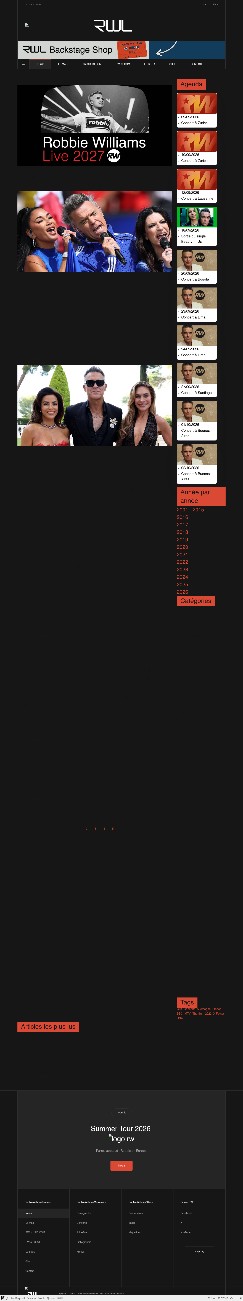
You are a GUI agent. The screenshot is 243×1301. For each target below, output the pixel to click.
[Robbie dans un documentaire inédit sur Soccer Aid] (93, 484)
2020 (182, 547)
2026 (182, 592)
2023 (182, 569)
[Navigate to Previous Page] (69, 829)
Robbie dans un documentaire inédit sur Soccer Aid (94, 490)
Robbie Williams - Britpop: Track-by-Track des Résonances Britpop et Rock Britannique (86, 626)
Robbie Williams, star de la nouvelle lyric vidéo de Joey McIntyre (91, 786)
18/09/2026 (190, 230)
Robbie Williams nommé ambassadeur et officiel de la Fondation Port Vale (94, 328)
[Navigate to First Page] (60, 829)
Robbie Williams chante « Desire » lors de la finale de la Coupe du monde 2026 (92, 280)
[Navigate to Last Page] (130, 829)
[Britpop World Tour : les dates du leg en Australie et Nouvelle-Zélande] (95, 720)
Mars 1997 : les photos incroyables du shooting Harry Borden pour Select (88, 598)
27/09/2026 (190, 387)
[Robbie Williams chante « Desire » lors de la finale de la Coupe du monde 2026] (95, 232)
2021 (182, 554)
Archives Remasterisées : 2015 (65, 305)
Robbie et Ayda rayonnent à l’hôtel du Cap (81, 450)
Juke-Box (82, 1232)
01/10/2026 (190, 425)
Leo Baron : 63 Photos (46, 1072)
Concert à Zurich (194, 123)
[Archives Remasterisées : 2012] (65, 644)
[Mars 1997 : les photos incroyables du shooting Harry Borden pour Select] (95, 588)
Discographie (84, 1213)
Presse (80, 1252)
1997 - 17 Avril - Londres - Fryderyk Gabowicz (72, 1041)
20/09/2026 (190, 274)
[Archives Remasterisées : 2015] (65, 299)
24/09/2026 (190, 349)
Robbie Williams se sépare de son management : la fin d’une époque (94, 758)
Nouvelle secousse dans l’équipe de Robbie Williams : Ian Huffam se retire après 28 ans (83, 542)
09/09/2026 (190, 117)
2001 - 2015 (190, 509)
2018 (182, 532)
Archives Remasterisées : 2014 (65, 352)
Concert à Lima (193, 317)
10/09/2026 (190, 155)
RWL (113, 25)
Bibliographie (84, 1242)
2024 (182, 577)
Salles (132, 1223)
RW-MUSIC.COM (91, 64)
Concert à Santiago (196, 393)
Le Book (149, 64)
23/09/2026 (190, 311)
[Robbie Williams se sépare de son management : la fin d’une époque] (95, 748)
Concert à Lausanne (197, 199)
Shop (172, 64)
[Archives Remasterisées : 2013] (65, 464)
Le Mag (63, 64)
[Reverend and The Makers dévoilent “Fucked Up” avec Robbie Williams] (95, 503)
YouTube (186, 1232)
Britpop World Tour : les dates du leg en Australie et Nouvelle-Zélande (93, 730)
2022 (182, 562)
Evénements (136, 1213)
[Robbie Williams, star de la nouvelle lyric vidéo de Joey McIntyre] (95, 777)
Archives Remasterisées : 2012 (65, 650)
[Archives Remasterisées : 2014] (65, 346)
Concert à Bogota (195, 279)
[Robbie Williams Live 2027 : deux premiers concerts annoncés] (95, 125)
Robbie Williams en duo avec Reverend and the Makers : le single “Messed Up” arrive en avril (88, 674)
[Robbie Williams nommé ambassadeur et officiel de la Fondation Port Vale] (95, 318)
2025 (182, 584)
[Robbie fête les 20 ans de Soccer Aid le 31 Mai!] (88, 805)
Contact (196, 64)
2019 (182, 539)
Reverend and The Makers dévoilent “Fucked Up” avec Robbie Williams (91, 513)
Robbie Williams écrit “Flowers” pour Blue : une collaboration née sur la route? (87, 570)
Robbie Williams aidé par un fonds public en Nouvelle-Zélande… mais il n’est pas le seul (83, 702)
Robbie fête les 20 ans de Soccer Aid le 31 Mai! (88, 811)
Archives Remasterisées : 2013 (65, 470)
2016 (182, 517)
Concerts (82, 1223)
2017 (182, 524)
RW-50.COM (123, 64)
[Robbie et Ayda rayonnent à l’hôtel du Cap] (95, 406)
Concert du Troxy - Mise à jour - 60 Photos (172, 1056)
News (40, 64)
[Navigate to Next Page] (121, 829)
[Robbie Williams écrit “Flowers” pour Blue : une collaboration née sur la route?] (95, 560)
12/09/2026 (190, 193)
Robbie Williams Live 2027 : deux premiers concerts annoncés (94, 174)
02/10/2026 (190, 468)
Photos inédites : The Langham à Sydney (67, 1056)
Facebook (186, 1213)
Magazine (134, 1232)
